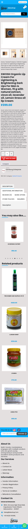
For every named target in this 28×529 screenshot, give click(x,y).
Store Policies (8, 199)
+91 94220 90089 (9, 516)
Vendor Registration (10, 484)
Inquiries (21, 199)
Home (3, 62)
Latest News (7, 470)
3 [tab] (10, 259)
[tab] (7, 186)
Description (7, 186)
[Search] (24, 14)
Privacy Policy (7, 488)
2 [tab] (8, 259)
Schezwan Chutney (14, 244)
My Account (4, 527)
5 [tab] (15, 259)
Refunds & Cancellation (11, 494)
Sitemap (5, 473)
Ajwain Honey (14, 334)
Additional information (12, 191)
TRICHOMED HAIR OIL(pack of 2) (14, 296)
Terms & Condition (9, 491)
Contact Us (6, 466)
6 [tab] (17, 259)
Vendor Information (10, 481)
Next (26, 53)
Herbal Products (11, 62)
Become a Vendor (22, 2)
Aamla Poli (14, 412)
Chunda (14, 373)
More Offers (20, 195)
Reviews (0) (7, 195)
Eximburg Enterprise (13, 170)
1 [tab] (6, 259)
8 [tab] (22, 259)
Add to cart (9, 158)
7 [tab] (20, 259)
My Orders (14, 527)
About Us (5, 463)
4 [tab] (13, 259)
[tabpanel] (14, 238)
